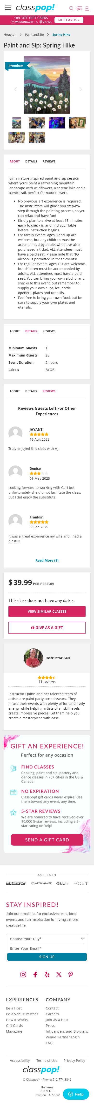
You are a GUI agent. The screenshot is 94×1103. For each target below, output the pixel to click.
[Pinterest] (71, 974)
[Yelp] (47, 974)
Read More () (47, 560)
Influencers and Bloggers (67, 1031)
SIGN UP (47, 956)
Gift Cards (14, 1025)
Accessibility (20, 1061)
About (15, 161)
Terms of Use (46, 1061)
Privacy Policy (74, 1061)
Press (50, 1025)
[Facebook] (35, 974)
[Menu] (8, 8)
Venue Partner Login (63, 1037)
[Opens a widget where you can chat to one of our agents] (76, 1095)
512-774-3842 (62, 1079)
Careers (52, 1014)
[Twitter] (59, 974)
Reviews (49, 161)
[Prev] (14, 85)
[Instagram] (23, 974)
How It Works (17, 1019)
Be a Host (14, 1008)
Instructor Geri (58, 658)
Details (31, 161)
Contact (52, 1008)
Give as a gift (48, 627)
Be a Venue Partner (22, 1014)
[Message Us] (80, 8)
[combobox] (47, 939)
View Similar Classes (47, 611)
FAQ (49, 1043)
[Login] (87, 8)
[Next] (80, 85)
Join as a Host (57, 1019)
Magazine (14, 1031)
